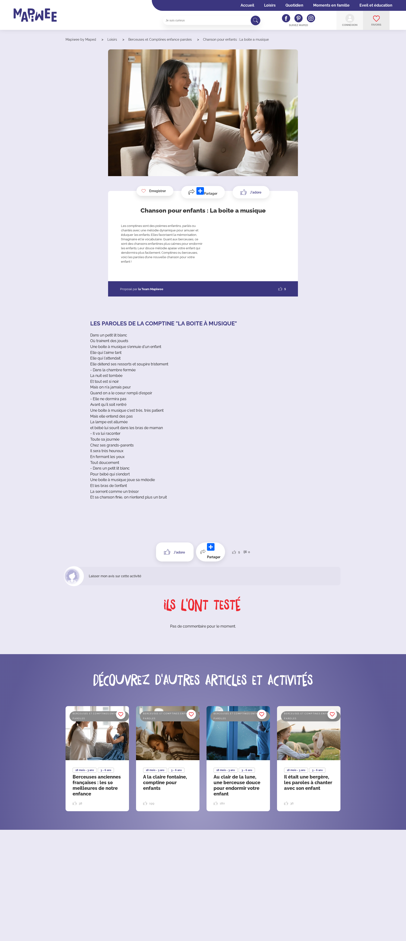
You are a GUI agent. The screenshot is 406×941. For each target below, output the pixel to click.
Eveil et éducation (375, 5)
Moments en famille (331, 5)
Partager (210, 193)
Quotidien (294, 5)
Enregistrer (157, 191)
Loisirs (270, 5)
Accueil (247, 5)
